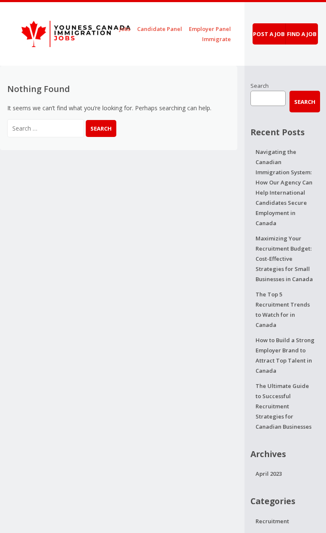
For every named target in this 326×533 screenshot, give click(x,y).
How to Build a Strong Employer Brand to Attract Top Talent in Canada (285, 355)
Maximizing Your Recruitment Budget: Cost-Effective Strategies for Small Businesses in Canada (284, 258)
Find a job (302, 34)
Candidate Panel (159, 29)
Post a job (269, 34)
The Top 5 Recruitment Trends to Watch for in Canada (283, 309)
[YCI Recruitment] (67, 32)
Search (259, 85)
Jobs (124, 29)
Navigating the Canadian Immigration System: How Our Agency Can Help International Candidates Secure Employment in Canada (284, 187)
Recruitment (272, 521)
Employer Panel (210, 29)
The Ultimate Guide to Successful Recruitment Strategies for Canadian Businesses (284, 406)
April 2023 (269, 473)
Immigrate (216, 39)
